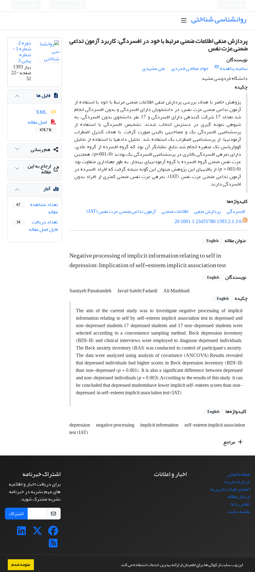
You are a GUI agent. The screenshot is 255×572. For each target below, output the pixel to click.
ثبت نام (23, 5)
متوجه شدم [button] (21, 564)
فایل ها (43, 95)
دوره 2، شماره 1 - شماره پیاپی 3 (21, 52)
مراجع (229, 442)
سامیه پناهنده (234, 68)
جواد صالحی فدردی (189, 68)
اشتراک (16, 513)
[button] (118, 565)
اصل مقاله (40, 125)
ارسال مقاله (239, 496)
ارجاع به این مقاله (39, 168)
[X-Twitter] (37, 533)
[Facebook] (53, 533)
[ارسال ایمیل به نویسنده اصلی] (216, 67)
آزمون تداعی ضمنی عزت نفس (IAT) (121, 211)
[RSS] (53, 545)
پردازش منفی (207, 211)
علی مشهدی (153, 68)
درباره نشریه (237, 481)
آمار (46, 188)
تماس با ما (240, 504)
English (230, 5)
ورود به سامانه (65, 5)
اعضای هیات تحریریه (230, 489)
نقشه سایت (239, 511)
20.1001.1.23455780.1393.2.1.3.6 (208, 221)
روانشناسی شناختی (218, 19)
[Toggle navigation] (183, 20)
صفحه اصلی (239, 474)
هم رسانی (40, 149)
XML (42, 112)
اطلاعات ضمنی (175, 211)
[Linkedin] (21, 533)
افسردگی (236, 211)
